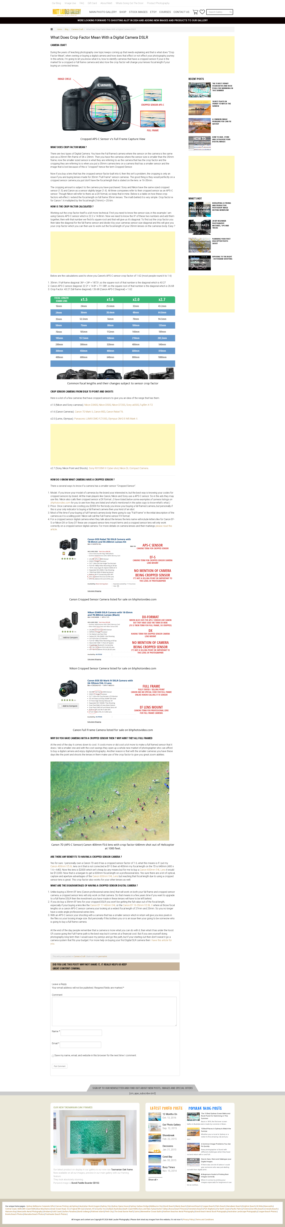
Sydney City (105, 1206)
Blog (66, 29)
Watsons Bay (10, 1212)
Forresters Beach (195, 1209)
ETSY (153, 12)
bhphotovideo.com (60, 502)
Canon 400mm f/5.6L (61, 866)
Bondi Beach (169, 1206)
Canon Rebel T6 (114, 411)
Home (59, 29)
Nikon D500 (105, 404)
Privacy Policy (188, 1220)
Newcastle (268, 1206)
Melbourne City (156, 1206)
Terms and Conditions (205, 1220)
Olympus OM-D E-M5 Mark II (122, 418)
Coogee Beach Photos (267, 1212)
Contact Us (181, 12)
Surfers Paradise (69, 1212)
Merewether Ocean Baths (151, 1212)
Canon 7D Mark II (84, 411)
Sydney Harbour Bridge (139, 1206)
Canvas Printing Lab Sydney (67, 1206)
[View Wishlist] (202, 12)
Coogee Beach (208, 1206)
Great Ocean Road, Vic (60, 1209)
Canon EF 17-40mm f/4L (103, 905)
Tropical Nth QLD (77, 1209)
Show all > (153, 1179)
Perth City (109, 1212)
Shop (122, 12)
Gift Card (92, 3)
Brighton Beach (248, 1206)
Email (55, 1043)
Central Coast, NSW (13, 1209)
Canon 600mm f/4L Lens (153, 869)
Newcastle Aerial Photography (30, 1212)
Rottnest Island (97, 1212)
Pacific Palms (236, 1209)
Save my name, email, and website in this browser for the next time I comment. (95, 1055)
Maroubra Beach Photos (34, 1214)
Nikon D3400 (91, 404)
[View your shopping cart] (195, 12)
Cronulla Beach (271, 1209)
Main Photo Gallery (103, 12)
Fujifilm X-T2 (146, 404)
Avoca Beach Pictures (178, 1209)
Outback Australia (114, 1209)
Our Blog (56, 3)
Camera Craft (77, 29)
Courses (165, 12)
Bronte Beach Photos (14, 1214)
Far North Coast (223, 1209)
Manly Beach (180, 1206)
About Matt (106, 3)
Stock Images (138, 12)
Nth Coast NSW (29, 1209)
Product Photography (158, 3)
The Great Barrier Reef (123, 1212)
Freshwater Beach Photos (55, 1214)
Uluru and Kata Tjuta (146, 1209)
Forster (246, 1209)
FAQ (82, 3)
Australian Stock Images (89, 1206)
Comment (57, 994)
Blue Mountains (42, 1209)
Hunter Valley (161, 1209)
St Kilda (259, 1206)
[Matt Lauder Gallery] (67, 12)
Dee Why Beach (256, 1209)
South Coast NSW (130, 1209)
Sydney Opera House (120, 1206)
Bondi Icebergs (84, 1212)
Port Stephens (209, 1209)
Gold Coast (56, 1212)
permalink (102, 956)
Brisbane (47, 1212)
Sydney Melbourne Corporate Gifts (40, 1206)
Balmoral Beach (194, 1206)
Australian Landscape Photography (242, 1212)
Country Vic (100, 1209)
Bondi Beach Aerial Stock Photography (211, 1212)
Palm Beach (220, 1206)
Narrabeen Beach (234, 1206)
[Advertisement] (112, 252)
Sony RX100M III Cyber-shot (104, 468)
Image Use (70, 3)
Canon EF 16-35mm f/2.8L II (138, 905)
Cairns (136, 1212)
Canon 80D (99, 411)
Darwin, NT (90, 1209)
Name (56, 1031)
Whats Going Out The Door (129, 3)
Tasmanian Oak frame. (122, 1169)
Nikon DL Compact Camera (134, 468)
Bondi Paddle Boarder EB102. (86, 1183)
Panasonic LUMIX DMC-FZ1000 (90, 418)
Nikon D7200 (118, 404)
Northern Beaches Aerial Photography (178, 1212)
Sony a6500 (132, 404)
